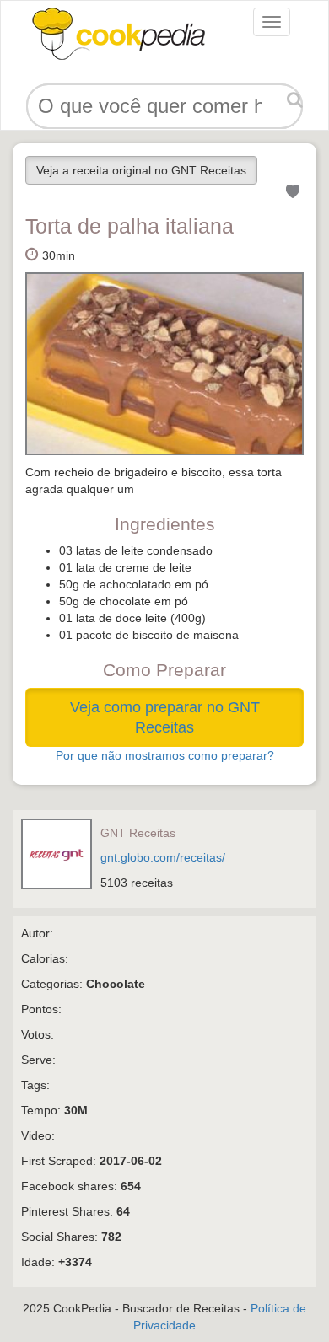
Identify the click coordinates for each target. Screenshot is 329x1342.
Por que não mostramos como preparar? (165, 755)
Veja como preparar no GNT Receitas (165, 717)
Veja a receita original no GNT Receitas (141, 170)
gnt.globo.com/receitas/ (162, 857)
